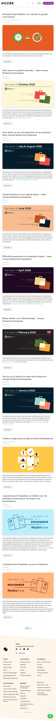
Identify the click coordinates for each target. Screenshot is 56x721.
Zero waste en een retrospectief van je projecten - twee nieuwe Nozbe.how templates (27, 134)
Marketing (23, 672)
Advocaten (23, 667)
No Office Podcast (25, 701)
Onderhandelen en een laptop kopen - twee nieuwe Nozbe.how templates (24, 196)
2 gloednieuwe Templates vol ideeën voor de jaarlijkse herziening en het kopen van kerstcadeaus (24, 498)
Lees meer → (7, 61)
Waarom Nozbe (7, 662)
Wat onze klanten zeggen (10, 672)
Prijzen (5, 670)
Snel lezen (16, 118)
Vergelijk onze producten (43, 687)
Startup (22, 670)
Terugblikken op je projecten (30, 180)
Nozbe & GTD (23, 708)
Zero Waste (16, 180)
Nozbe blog (23, 698)
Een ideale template (37, 304)
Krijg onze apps (7, 667)
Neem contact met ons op (44, 662)
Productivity (6, 20)
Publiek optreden (26, 118)
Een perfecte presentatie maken (20, 304)
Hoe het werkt (7, 664)
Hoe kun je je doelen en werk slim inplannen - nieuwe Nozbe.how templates (25, 378)
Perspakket (40, 667)
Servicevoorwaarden (42, 672)
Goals (18, 20)
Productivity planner (8, 424)
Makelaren (23, 664)
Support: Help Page (25, 690)
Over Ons (39, 664)
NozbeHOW (6, 382)
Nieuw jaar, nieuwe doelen (38, 422)
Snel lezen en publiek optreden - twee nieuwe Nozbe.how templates (25, 72)
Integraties (23, 695)
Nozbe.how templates (43, 548)
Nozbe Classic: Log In (42, 684)
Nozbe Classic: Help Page (44, 690)
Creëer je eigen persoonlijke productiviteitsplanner (27, 439)
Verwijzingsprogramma (9, 675)
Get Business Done (25, 662)
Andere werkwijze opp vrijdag (11, 694)
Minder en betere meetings (10, 691)
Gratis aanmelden (48, 3)
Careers (39, 675)
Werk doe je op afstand (9, 697)
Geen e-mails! (7, 686)
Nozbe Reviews (28, 712)
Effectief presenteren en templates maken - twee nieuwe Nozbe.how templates (27, 258)
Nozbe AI (22, 693)
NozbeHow (13, 20)
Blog (39, 3)
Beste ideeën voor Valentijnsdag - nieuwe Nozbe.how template (23, 320)
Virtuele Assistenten (25, 675)
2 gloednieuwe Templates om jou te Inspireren (25, 564)
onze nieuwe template (10, 362)
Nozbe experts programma (10, 678)
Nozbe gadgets (41, 670)
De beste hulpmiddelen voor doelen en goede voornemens (25, 15)
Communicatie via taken (9, 688)
